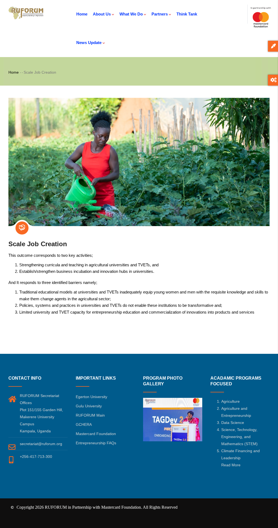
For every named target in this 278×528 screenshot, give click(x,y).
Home (81, 14)
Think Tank (186, 14)
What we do (131, 14)
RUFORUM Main (90, 415)
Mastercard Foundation (96, 434)
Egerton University (91, 397)
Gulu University (89, 406)
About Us (102, 14)
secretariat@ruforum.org (41, 444)
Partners (159, 14)
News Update (89, 42)
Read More (231, 465)
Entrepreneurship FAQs (96, 443)
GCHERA (84, 424)
